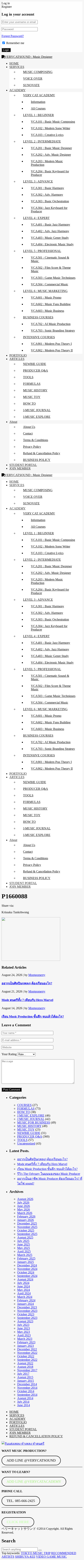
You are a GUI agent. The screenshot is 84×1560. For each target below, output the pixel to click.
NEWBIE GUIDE (34, 364)
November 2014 (27, 1387)
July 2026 (23, 1202)
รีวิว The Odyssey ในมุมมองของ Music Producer (48, 1173)
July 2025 (23, 1241)
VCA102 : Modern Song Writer (50, 128)
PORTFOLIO (18, 355)
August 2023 (25, 1321)
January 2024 (25, 1303)
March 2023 (24, 1338)
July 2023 (23, 1324)
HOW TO (29, 403)
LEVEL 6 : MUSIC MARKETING (45, 291)
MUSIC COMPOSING (38, 72)
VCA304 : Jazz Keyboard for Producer (49, 209)
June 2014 (23, 1405)
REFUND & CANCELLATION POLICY (36, 1436)
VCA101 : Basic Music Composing (53, 121)
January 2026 (25, 1220)
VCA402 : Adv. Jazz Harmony (50, 231)
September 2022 (27, 1359)
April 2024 (24, 1293)
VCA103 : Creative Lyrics (47, 134)
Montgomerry (36, 975)
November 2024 (27, 1269)
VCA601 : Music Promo (46, 297)
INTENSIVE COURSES (39, 337)
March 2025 (24, 1255)
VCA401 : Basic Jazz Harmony (50, 224)
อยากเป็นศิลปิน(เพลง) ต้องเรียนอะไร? (27, 983)
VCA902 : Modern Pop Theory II (52, 350)
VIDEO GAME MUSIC (51, 1556)
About (13, 421)
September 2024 (27, 1276)
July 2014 (23, 1401)
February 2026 (26, 1216)
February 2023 (26, 1342)
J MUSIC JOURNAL (30, 1119)
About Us (29, 426)
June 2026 (23, 1206)
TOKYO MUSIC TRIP (35, 1553)
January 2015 (25, 1380)
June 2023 (23, 1328)
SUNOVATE (31, 85)
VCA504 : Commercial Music (49, 284)
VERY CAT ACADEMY (39, 95)
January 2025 (25, 1262)
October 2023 (25, 1314)
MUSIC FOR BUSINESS (33, 1122)
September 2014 (27, 1394)
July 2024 (23, 1283)
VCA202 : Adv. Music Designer (51, 154)
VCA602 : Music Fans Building (51, 304)
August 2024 (25, 1279)
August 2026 (25, 1199)
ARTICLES (16, 359)
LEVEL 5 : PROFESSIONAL (42, 251)
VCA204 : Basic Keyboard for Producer (50, 173)
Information (38, 101)
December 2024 (27, 1265)
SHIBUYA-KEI (25, 1556)
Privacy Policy (32, 446)
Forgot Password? (13, 36)
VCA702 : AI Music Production (51, 324)
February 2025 (26, 1258)
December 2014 (27, 1384)
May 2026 (23, 1209)
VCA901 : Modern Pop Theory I (51, 343)
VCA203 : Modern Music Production (47, 163)
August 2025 (25, 1237)
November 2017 (27, 1370)
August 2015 (25, 1377)
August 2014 (25, 1398)
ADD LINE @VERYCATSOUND (31, 1460)
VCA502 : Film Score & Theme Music (51, 269)
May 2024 (23, 1289)
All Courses (38, 108)
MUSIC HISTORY (35, 390)
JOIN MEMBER (20, 468)
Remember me (15, 43)
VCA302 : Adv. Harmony (47, 194)
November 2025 (27, 1227)
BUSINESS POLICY (36, 459)
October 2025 (25, 1230)
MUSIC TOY (31, 397)
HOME (14, 63)
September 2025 (27, 1234)
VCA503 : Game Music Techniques (53, 277)
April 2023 (24, 1335)
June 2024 (23, 1286)
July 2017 (23, 1373)
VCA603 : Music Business (47, 310)
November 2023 (27, 1310)
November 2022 (27, 1352)
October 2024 (25, 1272)
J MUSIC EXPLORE (30, 1115)
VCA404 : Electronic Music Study (52, 244)
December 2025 (27, 1223)
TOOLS (28, 377)
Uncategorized (26, 1143)
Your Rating (9, 1054)
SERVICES (16, 67)
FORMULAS (31, 383)
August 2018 (25, 1366)
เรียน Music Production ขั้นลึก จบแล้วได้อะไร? (33, 1016)
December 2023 (27, 1307)
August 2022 (25, 1363)
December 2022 (27, 1349)
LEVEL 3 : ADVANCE (38, 181)
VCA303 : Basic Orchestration (50, 201)
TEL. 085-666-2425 (21, 1501)
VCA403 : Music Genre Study (50, 237)
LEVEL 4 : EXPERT (36, 218)
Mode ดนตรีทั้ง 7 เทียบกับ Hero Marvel (27, 1000)
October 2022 (25, 1356)
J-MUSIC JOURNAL (37, 410)
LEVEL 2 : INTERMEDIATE (42, 141)
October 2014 (25, 1391)
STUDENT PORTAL (23, 465)
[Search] (40, 1550)
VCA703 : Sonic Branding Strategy (53, 330)
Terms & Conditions (35, 440)
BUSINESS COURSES (38, 317)
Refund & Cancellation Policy (41, 453)
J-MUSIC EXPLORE (36, 416)
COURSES (24, 1105)
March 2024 (24, 1296)
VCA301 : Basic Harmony (47, 188)
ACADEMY (17, 90)
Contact (28, 433)
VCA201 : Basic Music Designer (51, 148)
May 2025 (23, 1248)
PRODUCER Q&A (35, 370)
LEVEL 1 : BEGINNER (38, 115)
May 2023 (23, 1331)
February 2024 (26, 1300)
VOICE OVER (32, 78)
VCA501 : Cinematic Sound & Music (50, 259)
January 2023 (25, 1345)
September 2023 (27, 1317)
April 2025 (24, 1251)
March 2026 (24, 1213)
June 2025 (23, 1244)
